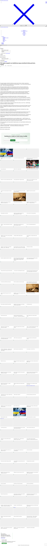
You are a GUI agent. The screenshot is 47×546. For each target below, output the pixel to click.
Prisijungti (2, 54)
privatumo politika (17, 142)
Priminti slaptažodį (8, 53)
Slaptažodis (3, 51)
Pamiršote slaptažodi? (3, 53)
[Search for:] (23, 25)
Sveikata (11, 65)
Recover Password (2, 60)
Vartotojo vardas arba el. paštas (5, 58)
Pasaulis (8, 65)
